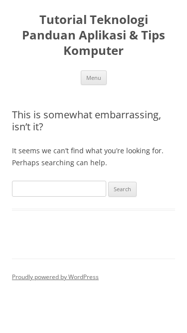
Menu (93, 77)
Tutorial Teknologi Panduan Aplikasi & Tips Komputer (93, 35)
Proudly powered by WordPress (55, 277)
